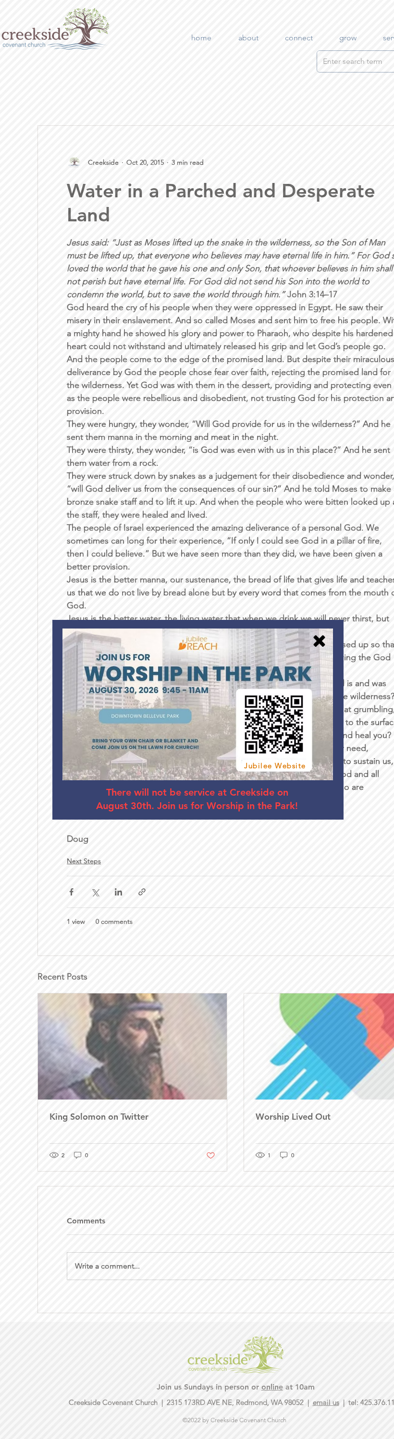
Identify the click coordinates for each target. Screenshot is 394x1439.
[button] (319, 641)
